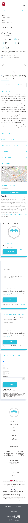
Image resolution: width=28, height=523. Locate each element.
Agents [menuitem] (14, 427)
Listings (7, 214)
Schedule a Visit (19, 262)
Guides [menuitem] (14, 428)
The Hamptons (7, 27)
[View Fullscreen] (3, 172)
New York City (7, 22)
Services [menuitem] (14, 426)
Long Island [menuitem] (14, 438)
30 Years (6, 362)
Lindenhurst (20, 214)
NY (11, 214)
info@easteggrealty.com (14, 462)
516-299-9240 (8, 243)
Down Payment (6, 371)
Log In (12, 475)
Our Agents (20, 249)
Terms (14, 509)
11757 (25, 214)
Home (2, 214)
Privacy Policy (7, 294)
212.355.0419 (8, 457)
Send (10, 299)
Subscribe (10, 341)
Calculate (10, 384)
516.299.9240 (20, 457)
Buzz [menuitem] (14, 430)
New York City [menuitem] (14, 441)
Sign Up (15, 475)
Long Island (6, 17)
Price (4, 366)
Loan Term (5, 359)
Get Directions (14, 192)
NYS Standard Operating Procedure (14, 506)
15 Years (11, 362)
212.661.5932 (14, 463)
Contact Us (10, 251)
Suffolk (14, 214)
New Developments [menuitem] (14, 424)
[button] (22, 11)
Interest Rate (5, 376)
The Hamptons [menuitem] (14, 439)
